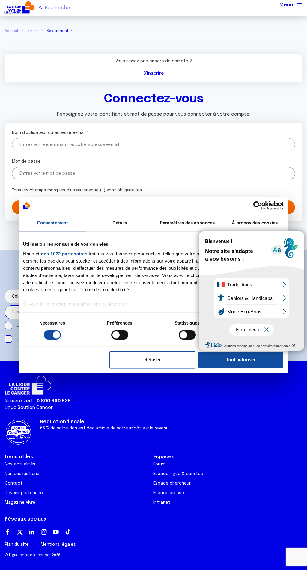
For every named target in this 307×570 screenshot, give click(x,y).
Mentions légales (58, 544)
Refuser (152, 359)
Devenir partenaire (24, 493)
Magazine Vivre (20, 502)
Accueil (11, 31)
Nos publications (22, 474)
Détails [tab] (119, 222)
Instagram (44, 532)
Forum (32, 31)
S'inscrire (153, 73)
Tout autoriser (240, 359)
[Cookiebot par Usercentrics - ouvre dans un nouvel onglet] (257, 205)
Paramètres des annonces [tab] (187, 222)
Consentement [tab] (52, 222)
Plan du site (17, 544)
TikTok (68, 532)
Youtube (56, 532)
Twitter (20, 532)
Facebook (8, 532)
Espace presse (169, 493)
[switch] (119, 335)
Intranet (162, 502)
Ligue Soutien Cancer (29, 407)
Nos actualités (20, 464)
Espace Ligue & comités (178, 474)
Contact (13, 483)
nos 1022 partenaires (64, 253)
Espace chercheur (172, 483)
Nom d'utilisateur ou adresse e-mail (48, 133)
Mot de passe (26, 161)
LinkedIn (32, 532)
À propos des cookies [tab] (255, 222)
